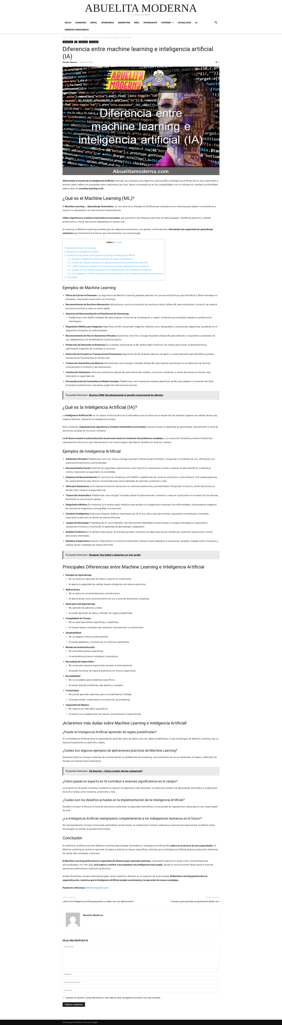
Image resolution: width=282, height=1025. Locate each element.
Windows (80, 22)
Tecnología (184, 22)
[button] (215, 22)
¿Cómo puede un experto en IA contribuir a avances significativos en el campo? (108, 266)
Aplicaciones (75, 37)
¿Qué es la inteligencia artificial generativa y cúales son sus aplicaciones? (98, 901)
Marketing (124, 22)
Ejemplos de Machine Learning (80, 248)
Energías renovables (77, 29)
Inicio (68, 22)
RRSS (136, 22)
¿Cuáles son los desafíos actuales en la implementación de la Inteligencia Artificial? (109, 270)
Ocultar (117, 242)
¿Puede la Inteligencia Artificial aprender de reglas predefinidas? (100, 259)
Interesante (150, 22)
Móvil (93, 22)
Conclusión (70, 277)
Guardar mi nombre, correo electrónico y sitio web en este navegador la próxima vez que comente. (113, 997)
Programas (83, 42)
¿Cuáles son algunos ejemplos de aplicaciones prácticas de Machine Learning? (107, 262)
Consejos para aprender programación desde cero (195, 901)
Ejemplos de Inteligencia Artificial (81, 251)
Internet (166, 22)
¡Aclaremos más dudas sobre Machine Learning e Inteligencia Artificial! (99, 255)
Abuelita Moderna (70, 62)
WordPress (107, 22)
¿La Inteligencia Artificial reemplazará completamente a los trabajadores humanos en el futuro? (115, 273)
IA (196, 22)
